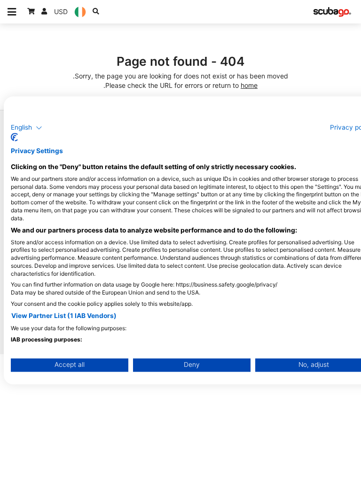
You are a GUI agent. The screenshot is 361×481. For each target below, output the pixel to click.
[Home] (332, 12)
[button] (26, 127)
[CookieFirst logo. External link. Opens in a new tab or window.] (14, 137)
